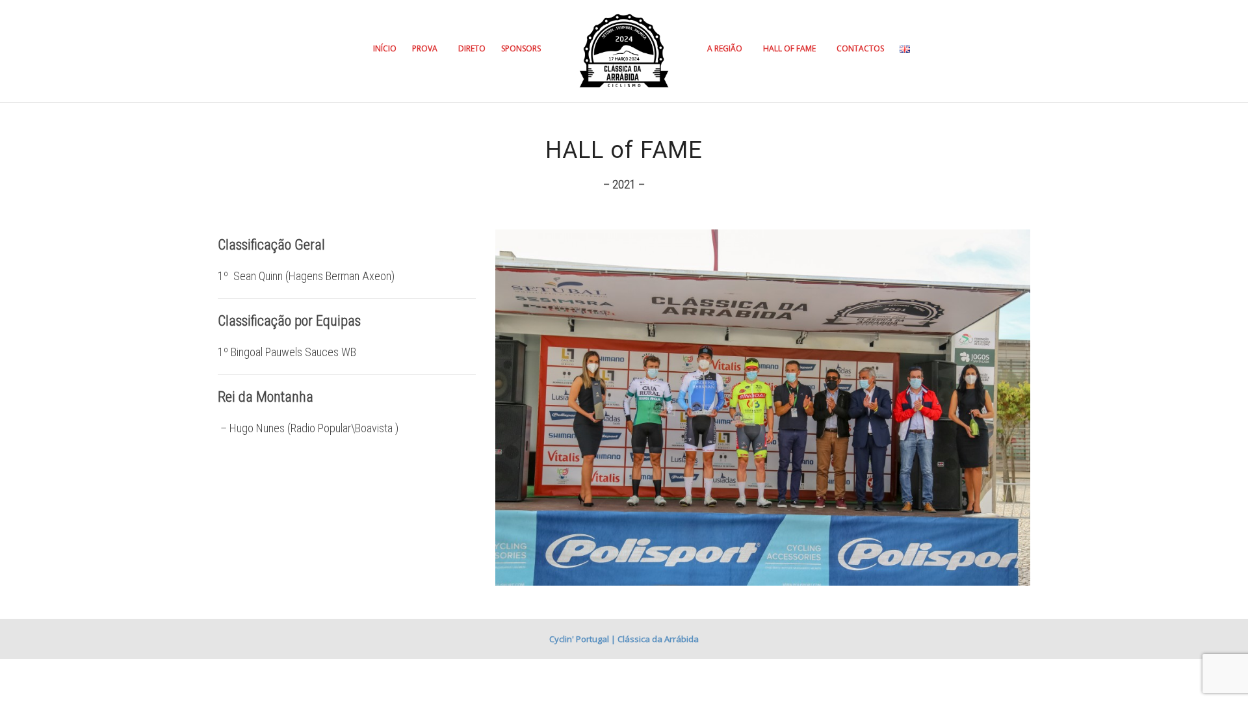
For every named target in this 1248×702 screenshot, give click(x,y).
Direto (472, 48)
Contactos (860, 48)
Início (384, 48)
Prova (425, 48)
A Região (725, 48)
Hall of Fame (790, 48)
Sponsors (521, 48)
